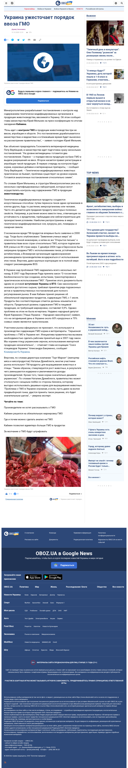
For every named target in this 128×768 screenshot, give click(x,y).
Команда (52, 533)
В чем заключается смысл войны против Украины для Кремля (98, 344)
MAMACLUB (46, 642)
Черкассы (61, 595)
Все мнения (93, 477)
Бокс (52, 603)
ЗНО (60, 611)
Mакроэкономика (48, 634)
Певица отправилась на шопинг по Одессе (103, 60)
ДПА (54, 611)
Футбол (27, 603)
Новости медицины (32, 642)
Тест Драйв (29, 618)
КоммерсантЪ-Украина (17, 351)
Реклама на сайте (31, 540)
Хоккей (45, 603)
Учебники (33, 611)
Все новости (118, 587)
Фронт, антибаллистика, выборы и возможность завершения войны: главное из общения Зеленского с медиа (104, 209)
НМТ (65, 611)
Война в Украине (44, 9)
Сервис (60, 618)
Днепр (52, 595)
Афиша (27, 650)
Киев (26, 595)
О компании (29, 533)
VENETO (79, 9)
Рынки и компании (32, 634)
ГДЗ (26, 611)
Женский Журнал (62, 650)
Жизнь (53, 587)
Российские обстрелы (95, 9)
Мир (37, 587)
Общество (102, 587)
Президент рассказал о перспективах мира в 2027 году (104, 217)
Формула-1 (60, 603)
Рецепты (28, 626)
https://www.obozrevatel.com (86, 697)
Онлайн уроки (45, 611)
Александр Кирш (94, 453)
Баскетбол (36, 603)
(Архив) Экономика (18, 29)
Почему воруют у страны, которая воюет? (100, 416)
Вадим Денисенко (94, 368)
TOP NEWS (92, 172)
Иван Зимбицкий (94, 422)
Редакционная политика (14, 499)
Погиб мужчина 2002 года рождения (101, 263)
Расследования (73, 587)
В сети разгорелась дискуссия (98, 84)
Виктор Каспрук (94, 351)
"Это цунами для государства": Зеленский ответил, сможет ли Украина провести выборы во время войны (102, 232)
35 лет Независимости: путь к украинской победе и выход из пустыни (98, 327)
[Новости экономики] (54, 500)
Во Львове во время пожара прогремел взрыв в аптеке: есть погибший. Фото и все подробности (104, 256)
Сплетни (35, 650)
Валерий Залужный (95, 334)
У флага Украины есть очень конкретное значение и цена (99, 432)
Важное (91, 15)
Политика (24, 587)
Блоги (84, 587)
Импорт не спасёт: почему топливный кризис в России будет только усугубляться (100, 463)
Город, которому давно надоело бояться (99, 447)
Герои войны (29, 9)
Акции (52, 618)
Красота (44, 650)
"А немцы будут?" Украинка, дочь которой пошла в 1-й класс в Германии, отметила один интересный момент (99, 75)
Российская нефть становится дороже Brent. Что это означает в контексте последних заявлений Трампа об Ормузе (100, 361)
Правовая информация (82, 533)
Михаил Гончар (93, 470)
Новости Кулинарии (50, 626)
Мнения (91, 318)
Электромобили (42, 618)
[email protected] (33, 749)
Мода (52, 650)
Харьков (34, 595)
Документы (53, 540)
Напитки (37, 626)
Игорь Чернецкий (94, 439)
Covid (55, 642)
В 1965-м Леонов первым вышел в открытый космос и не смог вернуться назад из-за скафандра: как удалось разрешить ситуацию (98, 99)
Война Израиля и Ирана (64, 9)
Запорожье (43, 595)
